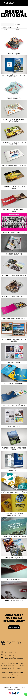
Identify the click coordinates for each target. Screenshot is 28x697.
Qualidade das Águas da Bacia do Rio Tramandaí (14, 536)
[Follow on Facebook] (13, 693)
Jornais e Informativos (7, 27)
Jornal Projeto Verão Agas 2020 (14, 254)
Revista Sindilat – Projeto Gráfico (14, 558)
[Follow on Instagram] (10, 693)
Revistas (17, 29)
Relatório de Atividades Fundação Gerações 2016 (14, 492)
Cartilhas (18, 24)
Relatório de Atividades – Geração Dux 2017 (14, 405)
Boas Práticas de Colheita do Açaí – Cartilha (14, 165)
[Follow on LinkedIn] (18, 693)
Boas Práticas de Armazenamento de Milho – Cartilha (14, 187)
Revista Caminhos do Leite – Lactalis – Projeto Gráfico (14, 448)
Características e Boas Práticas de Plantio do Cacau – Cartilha (14, 143)
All (3, 24)
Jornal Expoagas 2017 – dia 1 (14, 426)
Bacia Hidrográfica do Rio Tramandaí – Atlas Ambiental (14, 340)
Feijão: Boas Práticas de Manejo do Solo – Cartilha (14, 210)
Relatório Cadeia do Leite (14, 471)
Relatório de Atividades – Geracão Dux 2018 (14, 318)
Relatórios (5, 29)
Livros (17, 27)
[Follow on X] (15, 693)
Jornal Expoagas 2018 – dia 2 (13, 362)
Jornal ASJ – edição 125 (14, 54)
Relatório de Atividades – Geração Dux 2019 (14, 233)
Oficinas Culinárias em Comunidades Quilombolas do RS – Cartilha (14, 514)
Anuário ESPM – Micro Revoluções (14, 601)
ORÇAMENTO (11, 677)
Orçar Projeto (14, 627)
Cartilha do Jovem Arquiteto (14, 579)
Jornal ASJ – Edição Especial (14, 98)
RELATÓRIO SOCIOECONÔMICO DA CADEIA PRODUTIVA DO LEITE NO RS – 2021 (14, 76)
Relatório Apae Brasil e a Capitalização (14, 384)
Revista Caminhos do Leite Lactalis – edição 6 (14, 275)
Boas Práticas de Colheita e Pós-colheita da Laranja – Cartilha (14, 120)
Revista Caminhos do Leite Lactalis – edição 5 (14, 297)
